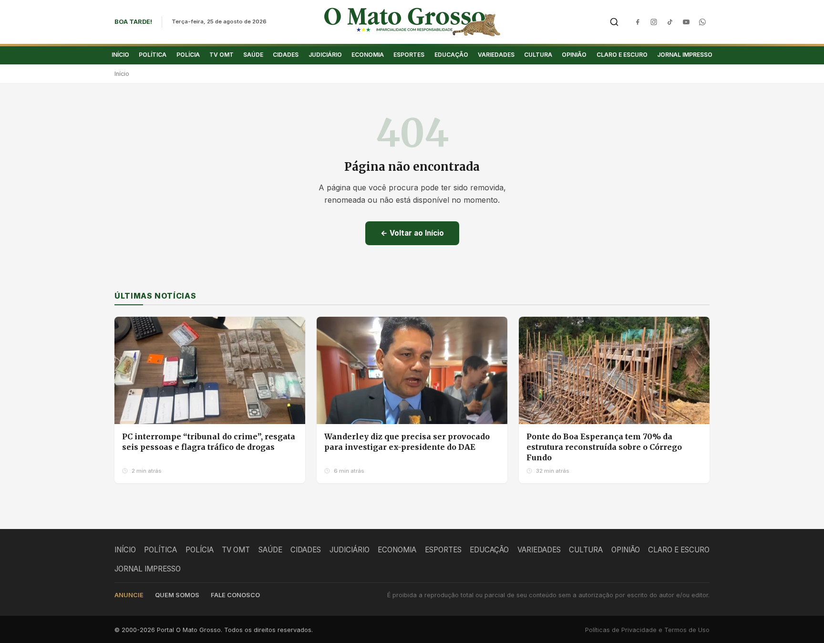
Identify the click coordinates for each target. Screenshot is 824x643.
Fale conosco (235, 595)
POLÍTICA (152, 54)
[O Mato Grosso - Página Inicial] (412, 22)
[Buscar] (614, 22)
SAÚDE (253, 54)
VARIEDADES (496, 54)
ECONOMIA (367, 54)
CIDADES (286, 54)
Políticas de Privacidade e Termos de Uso (647, 629)
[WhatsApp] (702, 22)
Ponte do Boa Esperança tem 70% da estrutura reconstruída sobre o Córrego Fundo (604, 447)
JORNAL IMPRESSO (684, 54)
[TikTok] (670, 22)
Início (121, 73)
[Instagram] (654, 22)
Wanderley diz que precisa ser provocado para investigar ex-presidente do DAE (407, 442)
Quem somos (177, 595)
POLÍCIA (188, 54)
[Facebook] (637, 22)
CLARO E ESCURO (622, 54)
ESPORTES (408, 54)
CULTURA (538, 54)
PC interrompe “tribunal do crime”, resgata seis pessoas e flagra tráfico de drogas (208, 442)
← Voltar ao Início (412, 233)
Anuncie (129, 595)
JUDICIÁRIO (325, 54)
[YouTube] (686, 22)
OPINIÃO (574, 54)
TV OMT (221, 54)
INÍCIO (120, 54)
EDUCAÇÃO (451, 54)
